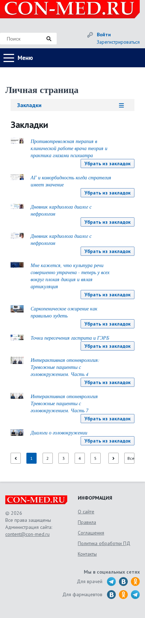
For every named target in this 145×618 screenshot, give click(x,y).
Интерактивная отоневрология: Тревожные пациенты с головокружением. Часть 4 (65, 367)
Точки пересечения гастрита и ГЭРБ (70, 337)
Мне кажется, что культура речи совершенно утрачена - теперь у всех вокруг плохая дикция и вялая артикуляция (70, 276)
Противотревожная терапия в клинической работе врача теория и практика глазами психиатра (69, 148)
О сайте (86, 511)
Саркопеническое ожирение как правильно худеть (64, 312)
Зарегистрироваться (118, 42)
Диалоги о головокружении (59, 432)
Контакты (87, 554)
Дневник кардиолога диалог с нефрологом (61, 210)
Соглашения (91, 533)
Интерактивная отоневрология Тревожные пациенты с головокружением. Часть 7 (64, 403)
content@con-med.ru (27, 534)
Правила (87, 522)
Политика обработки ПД (104, 543)
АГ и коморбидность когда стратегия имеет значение (71, 181)
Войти (104, 34)
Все (130, 458)
